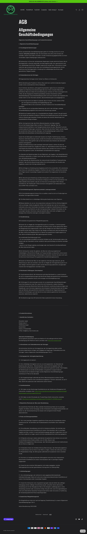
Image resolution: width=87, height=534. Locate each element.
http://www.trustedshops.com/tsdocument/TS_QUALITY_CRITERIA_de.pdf (42, 399)
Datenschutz (38, 514)
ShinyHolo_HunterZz (11, 530)
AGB (50, 514)
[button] (76, 9)
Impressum (45, 514)
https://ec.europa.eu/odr (54, 340)
